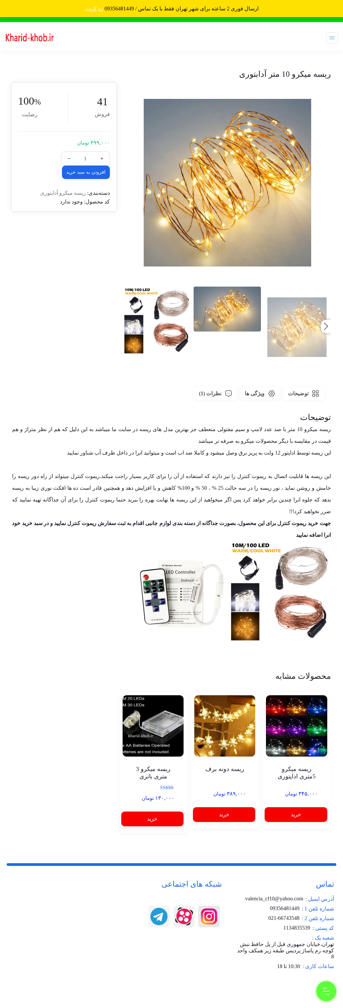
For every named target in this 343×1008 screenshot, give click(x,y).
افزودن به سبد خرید (86, 172)
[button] (326, 326)
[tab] (304, 393)
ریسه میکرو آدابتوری (63, 193)
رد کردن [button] (94, 8)
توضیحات (298, 393)
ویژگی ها (255, 393)
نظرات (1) (210, 393)
